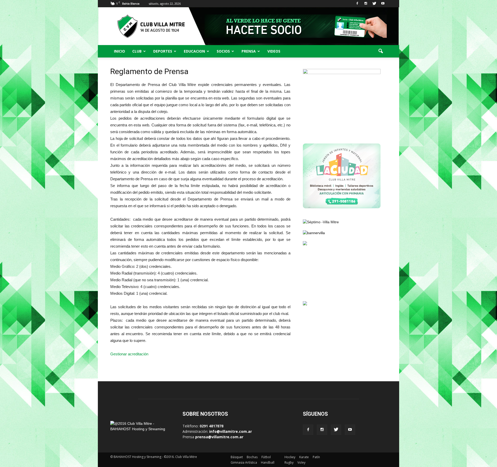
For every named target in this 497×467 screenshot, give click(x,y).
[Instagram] (366, 3)
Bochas (252, 457)
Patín (316, 457)
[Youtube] (383, 3)
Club (137, 51)
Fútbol (266, 457)
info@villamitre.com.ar (230, 431)
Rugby (289, 462)
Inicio (119, 51)
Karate (304, 457)
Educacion (194, 51)
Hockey (289, 457)
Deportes (162, 51)
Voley (301, 462)
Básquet (237, 457)
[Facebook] (357, 3)
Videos (273, 51)
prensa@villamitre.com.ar (219, 436)
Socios (223, 51)
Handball (267, 462)
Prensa (249, 51)
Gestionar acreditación (129, 354)
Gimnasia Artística (244, 462)
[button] (380, 51)
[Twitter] (374, 3)
